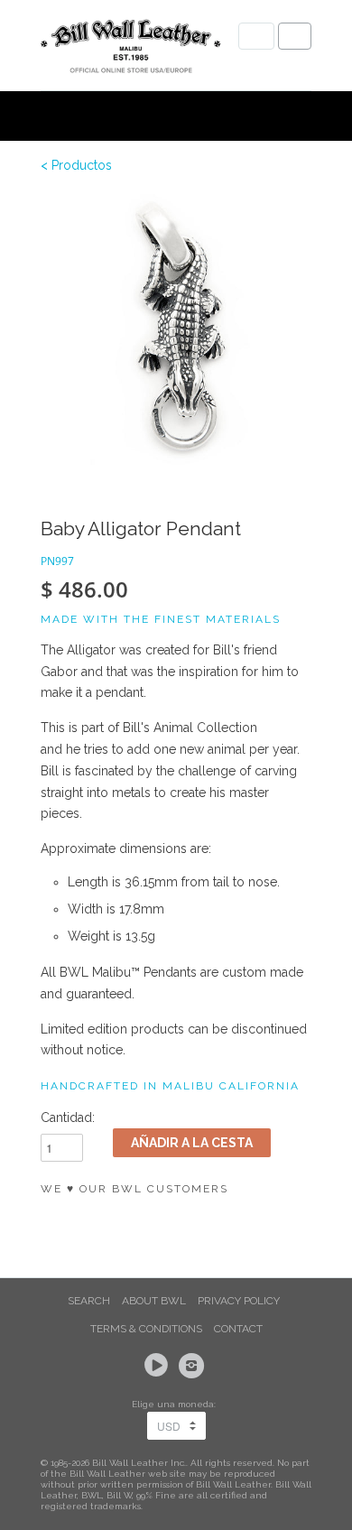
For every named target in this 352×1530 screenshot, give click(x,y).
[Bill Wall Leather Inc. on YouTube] (159, 1365)
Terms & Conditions (146, 1328)
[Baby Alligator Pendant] (176, 329)
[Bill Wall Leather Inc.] (131, 50)
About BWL (154, 1300)
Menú (256, 36)
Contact (238, 1328)
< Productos (76, 165)
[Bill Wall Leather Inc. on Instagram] (194, 1365)
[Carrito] (294, 36)
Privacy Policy (239, 1300)
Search (89, 1300)
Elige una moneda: (176, 1404)
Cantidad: (68, 1117)
